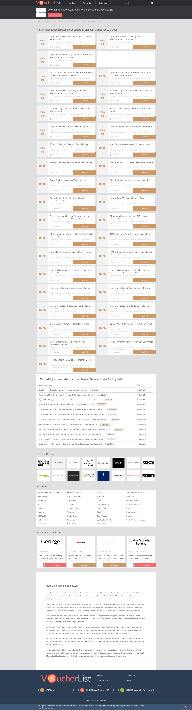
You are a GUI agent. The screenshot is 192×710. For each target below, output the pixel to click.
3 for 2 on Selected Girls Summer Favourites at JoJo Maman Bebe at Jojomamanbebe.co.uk (71, 414)
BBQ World (42, 516)
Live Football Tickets (104, 520)
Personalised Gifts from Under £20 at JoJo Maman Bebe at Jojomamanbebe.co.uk (68, 424)
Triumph (40, 508)
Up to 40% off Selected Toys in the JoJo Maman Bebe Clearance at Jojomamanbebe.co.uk (71, 434)
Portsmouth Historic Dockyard (48, 492)
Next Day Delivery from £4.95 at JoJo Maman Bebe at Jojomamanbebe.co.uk (66, 405)
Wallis (99, 492)
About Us (100, 675)
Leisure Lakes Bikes (74, 496)
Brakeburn (100, 496)
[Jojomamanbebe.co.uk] (41, 12)
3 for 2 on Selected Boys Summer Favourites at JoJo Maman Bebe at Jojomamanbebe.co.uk (71, 409)
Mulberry (41, 512)
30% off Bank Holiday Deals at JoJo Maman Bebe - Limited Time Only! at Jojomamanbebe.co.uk (73, 419)
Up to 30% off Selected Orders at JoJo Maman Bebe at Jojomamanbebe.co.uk (66, 395)
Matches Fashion (132, 500)
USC (39, 504)
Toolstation (71, 512)
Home (40, 21)
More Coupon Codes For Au (137, 685)
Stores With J (57, 21)
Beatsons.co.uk (131, 512)
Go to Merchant (54, 15)
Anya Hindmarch (132, 504)
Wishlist (99, 685)
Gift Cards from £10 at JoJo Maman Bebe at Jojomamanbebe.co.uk (62, 390)
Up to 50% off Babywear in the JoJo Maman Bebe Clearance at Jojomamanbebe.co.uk (69, 400)
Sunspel (129, 508)
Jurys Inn (70, 504)
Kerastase (130, 496)
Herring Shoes (72, 516)
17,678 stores (51, 690)
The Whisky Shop (73, 500)
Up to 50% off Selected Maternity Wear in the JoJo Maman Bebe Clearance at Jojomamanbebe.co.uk (75, 429)
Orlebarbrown (101, 524)
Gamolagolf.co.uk (103, 504)
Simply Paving (102, 516)
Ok (186, 707)
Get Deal (94, 390)
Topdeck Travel (72, 508)
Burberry (129, 516)
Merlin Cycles (42, 520)
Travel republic (102, 508)
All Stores (73, 3)
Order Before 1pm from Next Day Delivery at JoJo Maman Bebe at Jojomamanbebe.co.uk (70, 444)
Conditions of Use (103, 680)
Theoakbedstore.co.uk (134, 492)
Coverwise (71, 520)
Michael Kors (71, 524)
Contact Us (131, 675)
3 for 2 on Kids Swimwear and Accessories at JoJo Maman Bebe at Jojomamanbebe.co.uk (71, 439)
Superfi (99, 512)
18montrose (42, 524)
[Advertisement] (126, 57)
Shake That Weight (74, 492)
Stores (129, 680)
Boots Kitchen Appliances (135, 520)
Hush (99, 500)
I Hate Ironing (42, 500)
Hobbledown (42, 496)
